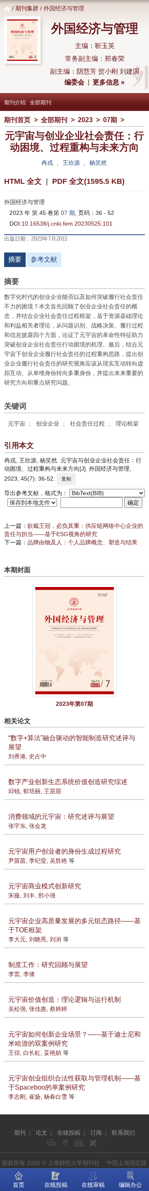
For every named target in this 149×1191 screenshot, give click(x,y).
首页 (18, 1184)
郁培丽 (32, 791)
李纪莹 (37, 860)
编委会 (74, 82)
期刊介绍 (15, 102)
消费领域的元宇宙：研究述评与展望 (61, 816)
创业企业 (47, 423)
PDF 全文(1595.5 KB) (88, 181)
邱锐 (14, 791)
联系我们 (123, 1132)
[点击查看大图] (74, 640)
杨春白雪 (55, 1096)
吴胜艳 (58, 860)
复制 (66, 479)
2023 (85, 119)
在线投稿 (68, 1132)
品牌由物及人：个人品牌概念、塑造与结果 (82, 542)
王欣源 (71, 162)
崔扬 (35, 1096)
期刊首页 (17, 119)
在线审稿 (93, 1184)
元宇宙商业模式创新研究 (44, 886)
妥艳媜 (52, 1052)
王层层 (52, 791)
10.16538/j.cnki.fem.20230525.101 (67, 223)
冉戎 (47, 162)
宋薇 (14, 895)
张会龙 (37, 826)
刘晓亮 (37, 939)
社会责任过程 (87, 423)
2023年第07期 (74, 703)
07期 (110, 119)
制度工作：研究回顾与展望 (48, 964)
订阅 (96, 1132)
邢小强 (46, 895)
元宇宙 (16, 423)
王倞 (14, 1052)
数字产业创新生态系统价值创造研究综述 (67, 781)
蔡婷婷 (58, 1009)
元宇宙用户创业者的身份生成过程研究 (64, 851)
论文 (41, 1132)
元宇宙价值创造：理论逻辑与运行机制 (64, 999)
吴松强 (17, 1009)
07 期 (68, 212)
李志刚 (17, 1096)
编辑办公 (130, 1184)
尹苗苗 (17, 860)
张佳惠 (37, 1009)
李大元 (17, 939)
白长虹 (32, 1052)
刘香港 (17, 756)
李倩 (29, 974)
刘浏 (55, 939)
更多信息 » (109, 82)
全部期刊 (40, 102)
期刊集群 (26, 8)
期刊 (20, 1132)
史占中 (37, 756)
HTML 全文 (23, 181)
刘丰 (29, 895)
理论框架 (127, 423)
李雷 (14, 974)
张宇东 (17, 826)
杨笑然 (98, 162)
